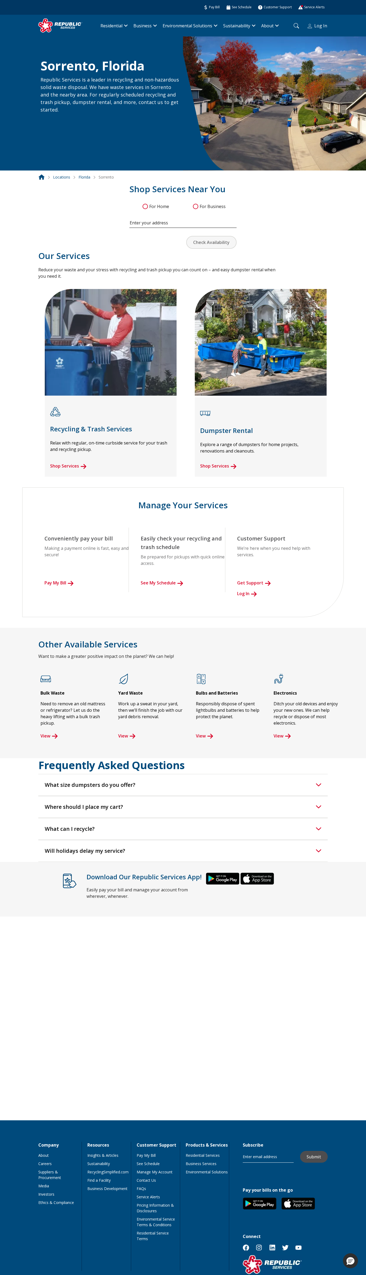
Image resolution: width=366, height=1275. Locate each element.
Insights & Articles (102, 1155)
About (267, 26)
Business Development (107, 1188)
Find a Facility (99, 1180)
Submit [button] (314, 1157)
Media (43, 1185)
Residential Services (203, 1155)
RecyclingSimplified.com (108, 1171)
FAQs (141, 1188)
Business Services (201, 1163)
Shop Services (64, 466)
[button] (46, 121)
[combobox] (183, 220)
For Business (213, 206)
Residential (111, 26)
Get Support (250, 583)
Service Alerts (148, 1196)
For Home (159, 206)
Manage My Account (155, 1171)
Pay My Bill (55, 583)
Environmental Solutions (187, 26)
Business (142, 26)
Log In (320, 26)
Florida (84, 177)
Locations (61, 177)
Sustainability (236, 26)
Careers (45, 1163)
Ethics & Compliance (56, 1202)
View (45, 736)
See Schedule (148, 1163)
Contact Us (146, 1180)
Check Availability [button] (211, 242)
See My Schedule (158, 583)
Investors (46, 1194)
